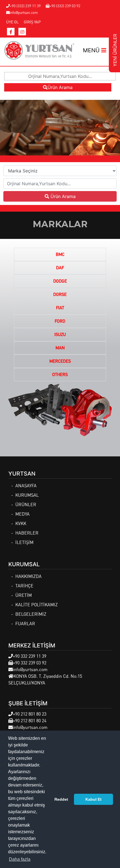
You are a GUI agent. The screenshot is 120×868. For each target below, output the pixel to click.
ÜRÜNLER (25, 504)
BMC (60, 255)
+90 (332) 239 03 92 (64, 5)
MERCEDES (60, 361)
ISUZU (60, 335)
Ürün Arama (60, 87)
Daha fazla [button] (19, 859)
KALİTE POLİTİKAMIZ (36, 604)
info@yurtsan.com (24, 12)
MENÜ (92, 50)
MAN (60, 348)
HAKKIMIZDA (28, 576)
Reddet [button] (61, 799)
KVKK (20, 523)
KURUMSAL (27, 495)
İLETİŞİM (24, 542)
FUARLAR (25, 623)
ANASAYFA (26, 485)
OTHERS (60, 375)
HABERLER (27, 533)
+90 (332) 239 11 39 (25, 5)
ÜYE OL (12, 21)
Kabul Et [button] (93, 799)
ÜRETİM (23, 595)
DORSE (60, 295)
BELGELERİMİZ (30, 614)
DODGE (60, 281)
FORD (60, 321)
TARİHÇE (24, 585)
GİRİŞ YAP (32, 21)
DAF (60, 268)
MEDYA (22, 514)
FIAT (60, 308)
